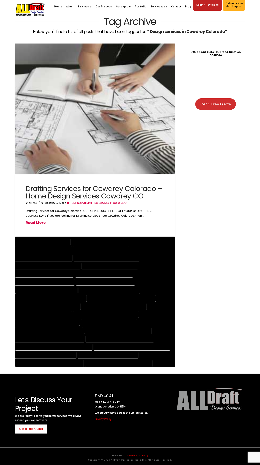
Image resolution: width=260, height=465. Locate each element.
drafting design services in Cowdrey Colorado (47, 322)
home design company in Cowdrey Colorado (46, 355)
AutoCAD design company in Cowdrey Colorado (107, 257)
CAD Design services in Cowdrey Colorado (105, 282)
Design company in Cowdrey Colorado (42, 241)
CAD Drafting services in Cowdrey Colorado (109, 290)
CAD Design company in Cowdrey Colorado (45, 282)
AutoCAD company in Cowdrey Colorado (44, 257)
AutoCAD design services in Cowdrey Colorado (47, 265)
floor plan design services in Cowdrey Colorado (118, 330)
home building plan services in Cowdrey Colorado (119, 338)
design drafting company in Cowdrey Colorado (48, 306)
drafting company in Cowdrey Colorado (43, 314)
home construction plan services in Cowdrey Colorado (132, 346)
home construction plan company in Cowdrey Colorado (53, 346)
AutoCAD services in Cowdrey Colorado (109, 265)
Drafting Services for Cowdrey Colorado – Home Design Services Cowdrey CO (94, 192)
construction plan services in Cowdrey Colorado (121, 298)
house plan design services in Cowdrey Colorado (119, 363)
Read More (36, 222)
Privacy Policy (103, 419)
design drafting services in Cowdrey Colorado (114, 306)
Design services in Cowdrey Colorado (97, 241)
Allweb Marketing (137, 455)
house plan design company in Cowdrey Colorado (49, 363)
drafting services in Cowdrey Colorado (109, 322)
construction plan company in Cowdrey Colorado (50, 298)
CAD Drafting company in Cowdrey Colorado (46, 290)
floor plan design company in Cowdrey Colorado (49, 330)
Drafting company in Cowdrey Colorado (43, 249)
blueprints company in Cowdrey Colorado (44, 273)
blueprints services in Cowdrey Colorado (104, 273)
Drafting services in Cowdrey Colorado (101, 249)
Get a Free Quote (215, 104)
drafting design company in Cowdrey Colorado (106, 314)
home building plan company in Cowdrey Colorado (49, 338)
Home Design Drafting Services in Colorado (98, 203)
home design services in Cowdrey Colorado (108, 355)
